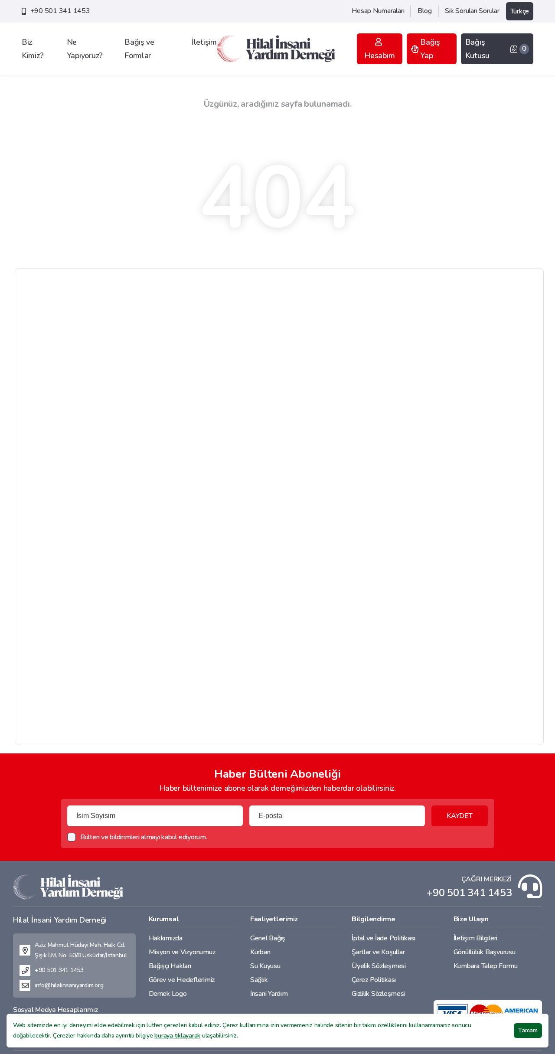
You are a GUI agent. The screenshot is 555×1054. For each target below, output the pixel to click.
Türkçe (519, 11)
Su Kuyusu (265, 966)
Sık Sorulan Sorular (472, 11)
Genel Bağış (267, 938)
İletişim (204, 42)
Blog (424, 11)
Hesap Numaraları (378, 11)
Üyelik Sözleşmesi (379, 966)
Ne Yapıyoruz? (85, 49)
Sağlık (259, 980)
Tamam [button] (528, 1030)
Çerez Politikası (374, 980)
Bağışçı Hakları (170, 966)
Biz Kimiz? (32, 49)
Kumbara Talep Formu (486, 966)
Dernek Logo (168, 993)
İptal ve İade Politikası (383, 938)
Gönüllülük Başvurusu (485, 952)
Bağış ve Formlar (139, 49)
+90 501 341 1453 (60, 11)
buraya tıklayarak (177, 1035)
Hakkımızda (166, 938)
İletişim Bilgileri (475, 938)
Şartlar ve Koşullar (378, 952)
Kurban (260, 952)
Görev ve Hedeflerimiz (182, 980)
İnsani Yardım (269, 993)
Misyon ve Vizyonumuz (182, 952)
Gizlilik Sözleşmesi (378, 993)
